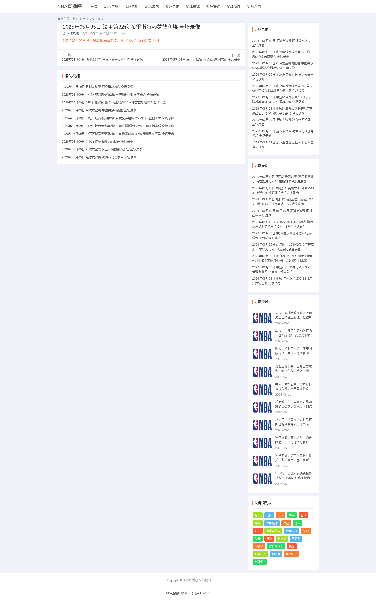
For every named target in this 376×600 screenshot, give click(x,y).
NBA (292, 515)
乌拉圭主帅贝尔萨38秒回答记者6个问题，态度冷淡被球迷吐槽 (294, 335)
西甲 (303, 515)
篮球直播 (131, 6)
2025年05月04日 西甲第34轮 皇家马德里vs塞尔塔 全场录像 (102, 59)
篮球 (280, 515)
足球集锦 (193, 6)
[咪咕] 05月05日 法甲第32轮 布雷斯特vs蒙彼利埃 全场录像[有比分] (111, 40)
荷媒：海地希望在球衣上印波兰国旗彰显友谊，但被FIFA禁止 (294, 317)
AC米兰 (260, 561)
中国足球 (272, 523)
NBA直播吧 (69, 6)
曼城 (292, 546)
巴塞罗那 (291, 530)
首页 (94, 6)
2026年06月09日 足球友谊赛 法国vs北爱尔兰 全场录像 (99, 157)
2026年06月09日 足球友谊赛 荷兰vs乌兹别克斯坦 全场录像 (102, 149)
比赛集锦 (260, 554)
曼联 (258, 538)
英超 (269, 515)
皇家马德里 (273, 530)
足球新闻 (234, 6)
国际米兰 (291, 554)
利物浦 (282, 538)
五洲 (269, 538)
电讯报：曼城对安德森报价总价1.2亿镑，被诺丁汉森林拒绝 (294, 478)
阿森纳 (259, 546)
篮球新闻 (254, 6)
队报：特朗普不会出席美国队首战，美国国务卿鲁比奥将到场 (293, 353)
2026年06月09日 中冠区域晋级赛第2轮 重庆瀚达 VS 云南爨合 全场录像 (110, 94)
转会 (258, 530)
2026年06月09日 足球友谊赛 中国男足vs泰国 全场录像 (99, 110)
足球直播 (111, 6)
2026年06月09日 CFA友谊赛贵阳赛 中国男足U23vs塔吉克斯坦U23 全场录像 (114, 102)
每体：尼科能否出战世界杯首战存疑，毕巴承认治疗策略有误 (293, 388)
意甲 (258, 523)
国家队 (296, 538)
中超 (286, 523)
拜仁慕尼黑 (276, 546)
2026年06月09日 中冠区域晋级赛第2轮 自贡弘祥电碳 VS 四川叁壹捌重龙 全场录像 (118, 118)
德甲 (297, 523)
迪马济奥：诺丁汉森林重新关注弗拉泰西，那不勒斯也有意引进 (293, 460)
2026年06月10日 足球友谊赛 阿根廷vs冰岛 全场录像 (97, 86)
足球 (258, 515)
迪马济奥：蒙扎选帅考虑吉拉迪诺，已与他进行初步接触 (293, 442)
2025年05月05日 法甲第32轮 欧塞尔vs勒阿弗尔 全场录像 (201, 59)
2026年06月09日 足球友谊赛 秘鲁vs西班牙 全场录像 (97, 141)
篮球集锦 (213, 6)
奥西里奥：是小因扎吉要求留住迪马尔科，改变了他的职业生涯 (293, 371)
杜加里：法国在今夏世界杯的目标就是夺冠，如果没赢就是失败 (293, 424)
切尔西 (276, 554)
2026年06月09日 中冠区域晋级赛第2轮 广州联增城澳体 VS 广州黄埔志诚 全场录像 (118, 126)
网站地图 (205, 580)
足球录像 (152, 6)
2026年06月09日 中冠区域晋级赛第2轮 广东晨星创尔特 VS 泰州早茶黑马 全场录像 (118, 133)
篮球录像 (172, 6)
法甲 (306, 530)
